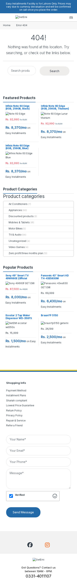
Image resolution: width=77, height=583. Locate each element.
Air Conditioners (18, 204)
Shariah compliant (16, 400)
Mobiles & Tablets (19, 222)
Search (71, 17)
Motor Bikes (15, 228)
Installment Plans (16, 395)
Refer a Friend (14, 425)
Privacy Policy (14, 415)
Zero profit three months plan (26, 253)
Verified (20, 495)
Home (6, 25)
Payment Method (16, 390)
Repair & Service (16, 420)
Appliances (15, 210)
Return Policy (14, 410)
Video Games (17, 247)
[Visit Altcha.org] (55, 495)
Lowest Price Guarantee (20, 405)
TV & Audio (15, 234)
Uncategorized (17, 241)
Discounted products (21, 216)
